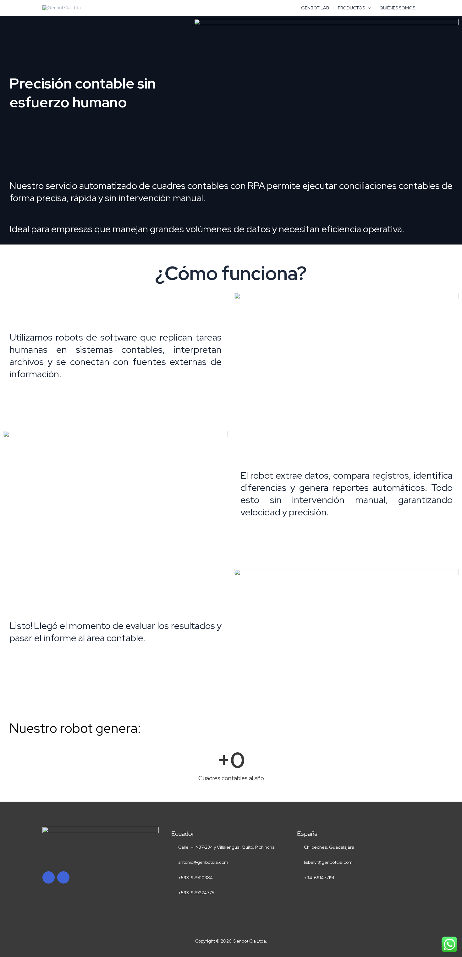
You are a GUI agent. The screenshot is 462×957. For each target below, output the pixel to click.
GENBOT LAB (315, 8)
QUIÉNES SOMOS (397, 8)
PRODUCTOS (351, 8)
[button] (368, 8)
